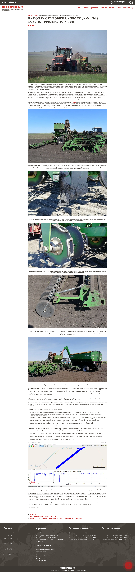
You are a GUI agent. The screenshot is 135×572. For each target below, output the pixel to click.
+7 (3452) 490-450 (8, 537)
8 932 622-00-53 (8, 550)
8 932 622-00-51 (8, 548)
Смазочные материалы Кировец (45, 553)
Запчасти (104, 8)
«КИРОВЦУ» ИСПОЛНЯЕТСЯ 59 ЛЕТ (43, 516)
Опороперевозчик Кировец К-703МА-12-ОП (114, 539)
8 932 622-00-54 (8, 543)
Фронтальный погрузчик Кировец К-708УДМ (81, 534)
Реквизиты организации (68, 570)
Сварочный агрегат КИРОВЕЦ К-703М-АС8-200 (115, 537)
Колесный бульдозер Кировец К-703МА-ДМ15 (82, 539)
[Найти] (132, 8)
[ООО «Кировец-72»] (12, 8)
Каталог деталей (41, 551)
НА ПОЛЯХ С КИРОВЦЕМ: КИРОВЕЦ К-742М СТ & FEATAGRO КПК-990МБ (57, 518)
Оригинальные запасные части (45, 549)
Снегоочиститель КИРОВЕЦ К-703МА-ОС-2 (114, 534)
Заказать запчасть (41, 560)
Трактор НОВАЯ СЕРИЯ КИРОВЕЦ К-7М (47, 536)
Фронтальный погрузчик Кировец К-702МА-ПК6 (82, 536)
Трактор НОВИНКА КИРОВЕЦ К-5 (45, 532)
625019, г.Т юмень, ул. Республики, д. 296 (15, 532)
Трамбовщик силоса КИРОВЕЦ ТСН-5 (47, 537)
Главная (78, 8)
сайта (74, 102)
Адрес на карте (81, 570)
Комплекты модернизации (43, 555)
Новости (119, 8)
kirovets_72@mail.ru (9, 555)
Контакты (126, 8)
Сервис (111, 8)
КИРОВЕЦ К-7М (40, 534)
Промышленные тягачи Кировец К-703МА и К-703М (116, 532)
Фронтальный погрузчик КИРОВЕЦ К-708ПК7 (81, 532)
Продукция (94, 8)
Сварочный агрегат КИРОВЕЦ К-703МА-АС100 (115, 536)
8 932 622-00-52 (8, 538)
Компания (86, 8)
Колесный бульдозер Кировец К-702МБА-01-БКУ (82, 537)
